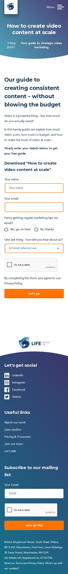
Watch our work (15, 422)
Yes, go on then (20, 229)
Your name (11, 179)
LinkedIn (17, 375)
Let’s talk (10, 451)
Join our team (13, 444)
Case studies (12, 430)
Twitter (16, 397)
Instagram (19, 382)
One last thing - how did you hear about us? (33, 240)
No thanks (47, 229)
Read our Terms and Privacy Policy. (24, 563)
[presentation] (31, 510)
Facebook (19, 390)
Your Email (11, 485)
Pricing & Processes (17, 437)
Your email (11, 199)
